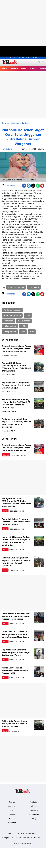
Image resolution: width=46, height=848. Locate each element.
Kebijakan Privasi (9, 837)
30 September (10, 331)
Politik (23, 68)
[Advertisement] (23, 23)
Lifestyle (34, 818)
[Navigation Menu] (43, 62)
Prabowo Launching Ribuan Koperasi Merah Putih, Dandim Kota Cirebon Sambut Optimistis (16, 423)
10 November (24, 320)
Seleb (27, 123)
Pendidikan (34, 802)
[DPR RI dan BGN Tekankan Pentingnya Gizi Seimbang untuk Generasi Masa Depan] (39, 635)
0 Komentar (9, 185)
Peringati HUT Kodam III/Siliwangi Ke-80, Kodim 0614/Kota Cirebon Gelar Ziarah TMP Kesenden (16, 367)
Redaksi (11, 833)
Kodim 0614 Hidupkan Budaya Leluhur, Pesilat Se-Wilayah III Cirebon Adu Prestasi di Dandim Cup (16, 403)
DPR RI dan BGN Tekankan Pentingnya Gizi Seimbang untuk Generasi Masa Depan (15, 634)
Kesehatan (12, 818)
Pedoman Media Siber (26, 833)
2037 (32, 331)
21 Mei (23, 326)
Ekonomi (33, 68)
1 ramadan (8, 320)
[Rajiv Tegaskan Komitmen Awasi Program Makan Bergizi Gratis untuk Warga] (39, 653)
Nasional (14, 68)
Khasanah (12, 822)
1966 (23, 331)
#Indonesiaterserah (12, 310)
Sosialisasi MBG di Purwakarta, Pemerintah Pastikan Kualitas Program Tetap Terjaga (16, 616)
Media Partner (25, 837)
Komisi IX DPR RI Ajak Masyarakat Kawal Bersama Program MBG (15, 670)
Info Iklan (38, 837)
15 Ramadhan (10, 326)
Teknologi (34, 806)
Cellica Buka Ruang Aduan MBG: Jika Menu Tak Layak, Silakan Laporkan (14, 724)
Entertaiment (17, 123)
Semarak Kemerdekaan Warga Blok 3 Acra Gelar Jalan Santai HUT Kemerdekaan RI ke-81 (16, 349)
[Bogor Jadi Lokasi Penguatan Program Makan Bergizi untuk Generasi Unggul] (39, 386)
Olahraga (34, 810)
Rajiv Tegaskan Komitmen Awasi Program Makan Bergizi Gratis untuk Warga (16, 652)
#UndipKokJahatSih (12, 315)
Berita (5, 511)
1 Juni (27, 315)
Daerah (4, 68)
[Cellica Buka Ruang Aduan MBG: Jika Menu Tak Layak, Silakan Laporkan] (39, 725)
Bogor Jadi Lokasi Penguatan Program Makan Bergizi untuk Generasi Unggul (16, 385)
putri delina (34, 287)
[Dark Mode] (39, 62)
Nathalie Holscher (16, 287)
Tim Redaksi (7, 149)
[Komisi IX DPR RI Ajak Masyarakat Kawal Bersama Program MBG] (39, 671)
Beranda (5, 123)
